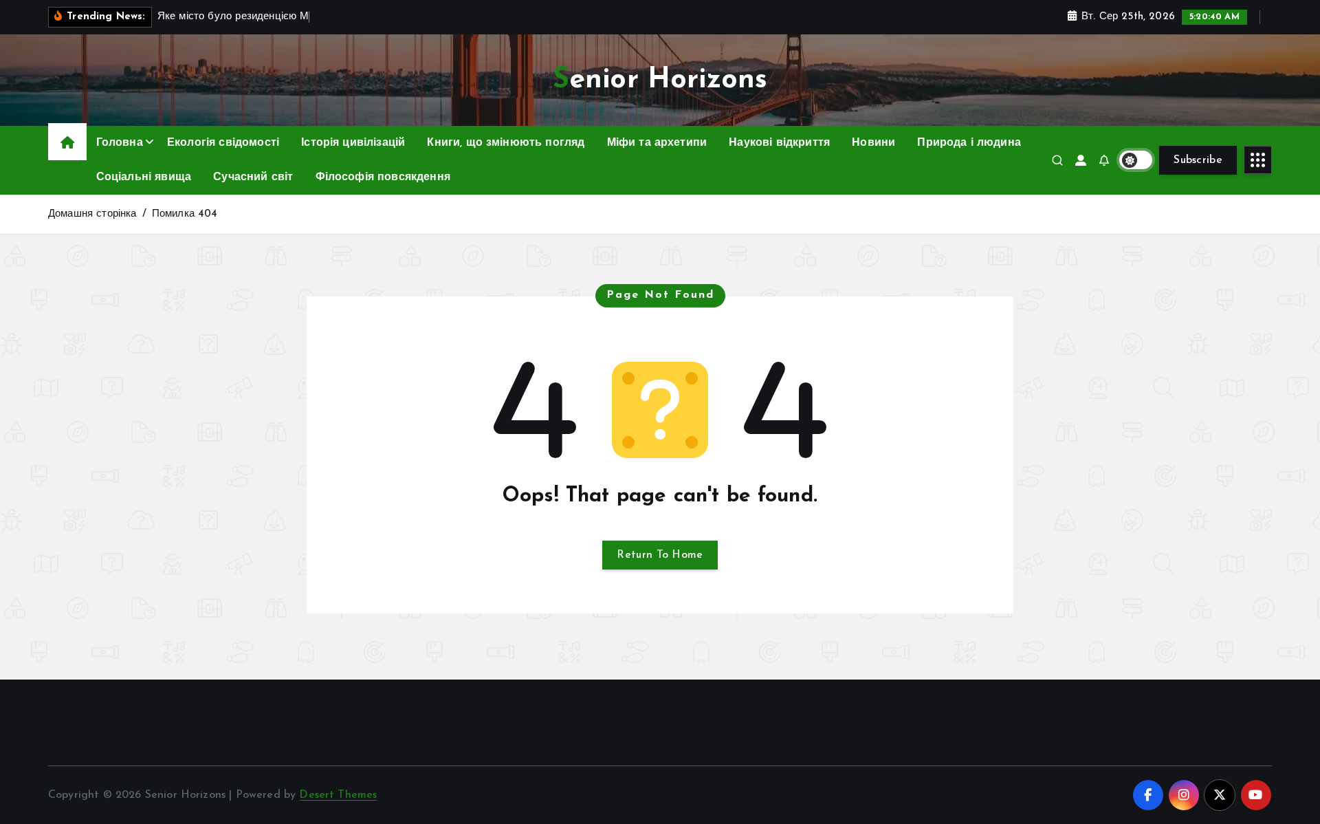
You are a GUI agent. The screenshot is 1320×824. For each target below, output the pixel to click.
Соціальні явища (143, 177)
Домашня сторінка (92, 214)
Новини (873, 143)
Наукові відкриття (779, 143)
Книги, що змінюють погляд (505, 143)
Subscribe (1198, 160)
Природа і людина (969, 143)
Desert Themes (338, 795)
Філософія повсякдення (383, 177)
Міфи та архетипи (657, 143)
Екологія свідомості (223, 143)
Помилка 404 (185, 214)
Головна (119, 143)
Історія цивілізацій (353, 143)
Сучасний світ (253, 177)
